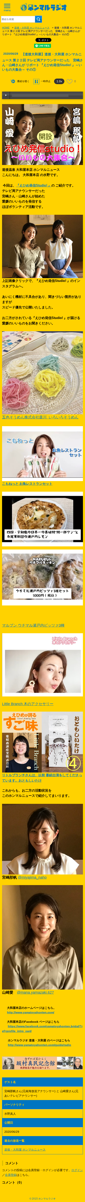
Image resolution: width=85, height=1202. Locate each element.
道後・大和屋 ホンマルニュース (32, 27)
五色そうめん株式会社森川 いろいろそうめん (40, 417)
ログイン (77, 1170)
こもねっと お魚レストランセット (27, 483)
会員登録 (11, 1175)
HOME (5, 27)
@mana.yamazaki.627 (35, 992)
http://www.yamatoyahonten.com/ (30, 1012)
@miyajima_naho (32, 877)
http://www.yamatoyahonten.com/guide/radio (39, 1045)
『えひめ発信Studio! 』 (33, 185)
